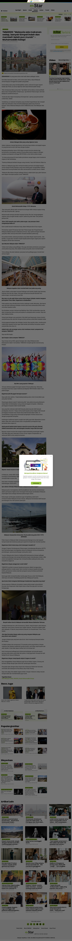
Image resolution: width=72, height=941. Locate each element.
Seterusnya (36, 483)
